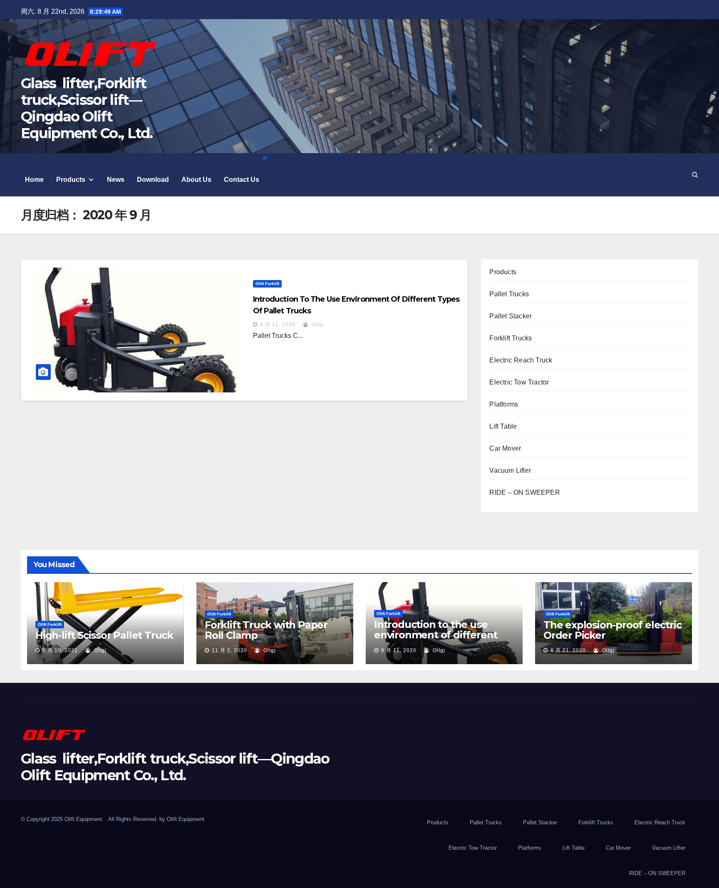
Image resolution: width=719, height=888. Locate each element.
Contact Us (241, 179)
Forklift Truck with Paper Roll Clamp (266, 630)
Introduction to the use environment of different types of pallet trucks (435, 634)
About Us (196, 179)
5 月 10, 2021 (60, 650)
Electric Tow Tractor (519, 382)
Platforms (503, 404)
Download (153, 179)
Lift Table (503, 426)
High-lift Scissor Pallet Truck (104, 635)
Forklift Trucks (510, 338)
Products (70, 179)
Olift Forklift (267, 283)
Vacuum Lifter (510, 470)
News (115, 179)
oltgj (317, 324)
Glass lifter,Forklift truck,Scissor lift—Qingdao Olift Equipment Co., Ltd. (87, 108)
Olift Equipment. (186, 819)
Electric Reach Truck (520, 360)
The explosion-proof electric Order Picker (612, 630)
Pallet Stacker (510, 316)
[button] (695, 174)
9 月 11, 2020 (277, 324)
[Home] (265, 157)
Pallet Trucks (509, 294)
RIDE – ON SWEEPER (524, 492)
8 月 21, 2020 (568, 650)
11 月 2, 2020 (229, 650)
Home (34, 179)
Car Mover (505, 448)
